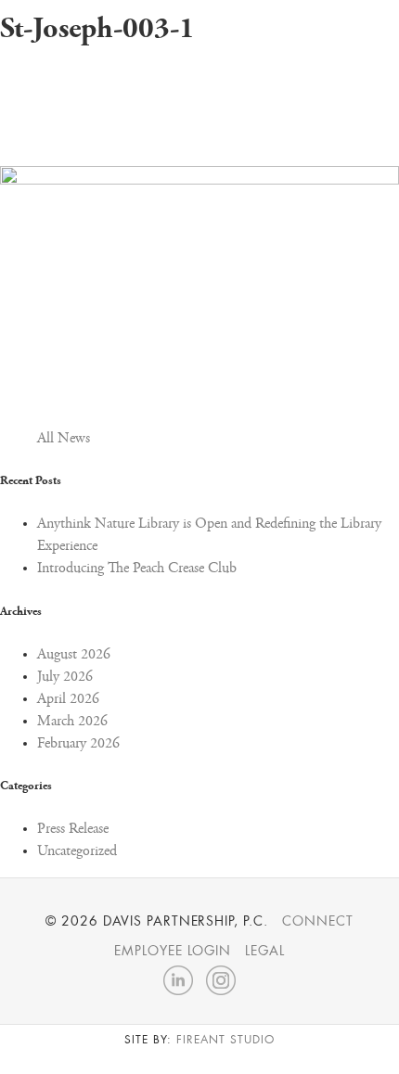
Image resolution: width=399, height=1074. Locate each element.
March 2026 (72, 721)
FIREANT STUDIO (225, 1039)
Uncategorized (77, 851)
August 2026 (73, 654)
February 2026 (78, 743)
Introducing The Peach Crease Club (137, 568)
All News (63, 438)
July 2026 (65, 677)
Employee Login (172, 950)
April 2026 (68, 699)
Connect (318, 921)
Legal (265, 950)
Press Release (73, 829)
